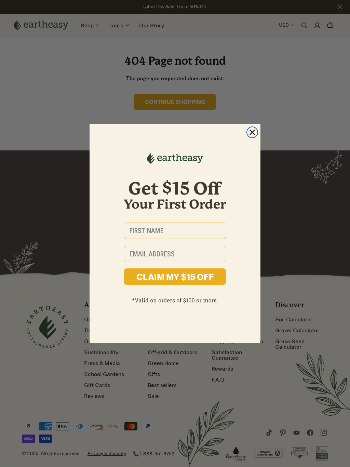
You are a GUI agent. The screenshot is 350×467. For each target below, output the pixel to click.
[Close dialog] (252, 132)
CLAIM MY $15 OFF (175, 276)
